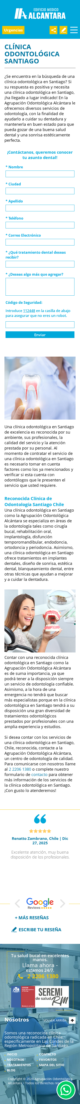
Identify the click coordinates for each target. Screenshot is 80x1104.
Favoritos (48, 1059)
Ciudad (13, 184)
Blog (11, 1070)
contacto (39, 774)
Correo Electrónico (23, 235)
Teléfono (14, 218)
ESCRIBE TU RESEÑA (40, 930)
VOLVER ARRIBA (55, 1020)
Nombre (14, 167)
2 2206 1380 (20, 769)
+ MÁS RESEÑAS (32, 918)
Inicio (12, 1054)
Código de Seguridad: (24, 302)
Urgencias (13, 30)
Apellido (14, 201)
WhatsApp (66, 1090)
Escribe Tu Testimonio (63, 30)
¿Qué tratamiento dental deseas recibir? (36, 255)
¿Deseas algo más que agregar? (34, 274)
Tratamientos (19, 1065)
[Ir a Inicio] (40, 13)
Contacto (47, 1054)
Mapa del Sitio (51, 1065)
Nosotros (15, 1059)
